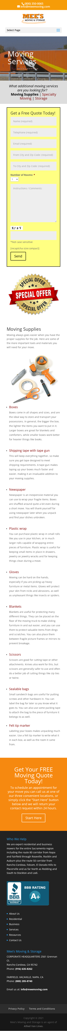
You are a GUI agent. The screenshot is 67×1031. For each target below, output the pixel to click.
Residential (15, 919)
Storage (41, 98)
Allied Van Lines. (33, 1026)
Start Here (33, 818)
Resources (15, 934)
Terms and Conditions (42, 1008)
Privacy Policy (16, 1008)
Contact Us (15, 940)
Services (14, 929)
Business (14, 924)
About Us (14, 913)
